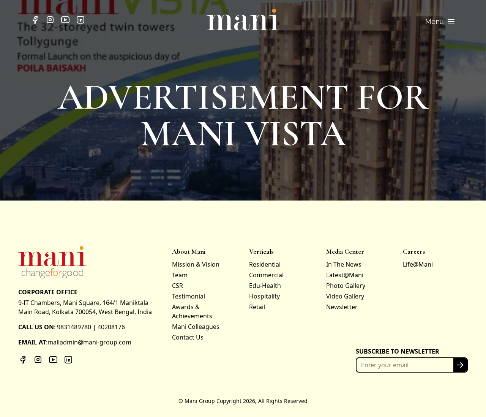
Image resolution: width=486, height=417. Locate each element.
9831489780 (74, 327)
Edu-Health (265, 285)
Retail (257, 307)
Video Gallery (345, 296)
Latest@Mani (344, 275)
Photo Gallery (345, 285)
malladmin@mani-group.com (89, 342)
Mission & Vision (195, 264)
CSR (177, 285)
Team (180, 275)
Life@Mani (418, 264)
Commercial (266, 275)
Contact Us (188, 337)
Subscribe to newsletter (397, 351)
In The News (343, 264)
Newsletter (342, 307)
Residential (265, 264)
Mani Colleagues (195, 326)
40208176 (111, 327)
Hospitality (264, 296)
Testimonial (188, 296)
